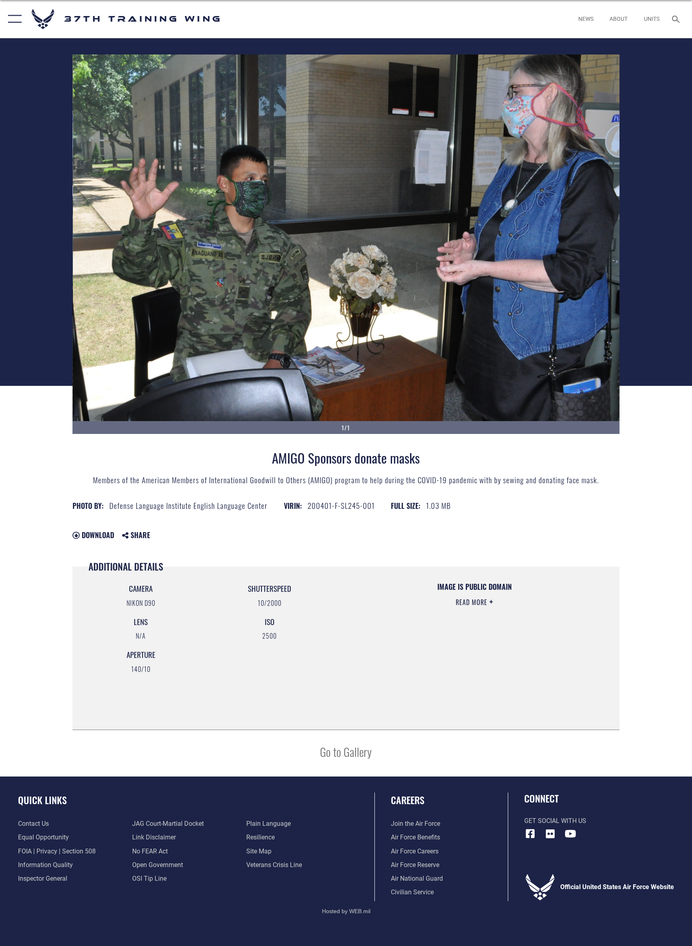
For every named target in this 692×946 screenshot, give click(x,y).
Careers (407, 800)
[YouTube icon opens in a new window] (570, 834)
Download (97, 535)
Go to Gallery (346, 751)
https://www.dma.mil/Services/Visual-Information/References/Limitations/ (452, 653)
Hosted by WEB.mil (346, 911)
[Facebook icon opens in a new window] (530, 834)
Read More (472, 602)
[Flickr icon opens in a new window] (550, 834)
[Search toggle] (677, 19)
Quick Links (42, 800)
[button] (13, 19)
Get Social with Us (555, 821)
